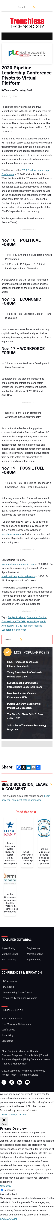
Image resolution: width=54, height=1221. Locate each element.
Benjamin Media (17, 617)
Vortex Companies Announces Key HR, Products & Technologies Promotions (10, 903)
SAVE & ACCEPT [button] (8, 1219)
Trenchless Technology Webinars (19, 998)
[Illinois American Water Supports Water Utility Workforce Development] (10, 828)
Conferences (8, 1030)
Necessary (9, 1190)
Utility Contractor (33, 1059)
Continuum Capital (36, 617)
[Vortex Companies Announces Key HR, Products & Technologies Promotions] (10, 879)
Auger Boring (8, 948)
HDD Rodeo (8, 987)
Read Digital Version (12, 1018)
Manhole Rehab (10, 954)
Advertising (8, 1035)
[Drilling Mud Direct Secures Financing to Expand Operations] (44, 828)
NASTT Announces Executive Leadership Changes (27, 858)
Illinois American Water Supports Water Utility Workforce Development (10, 853)
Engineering (33, 948)
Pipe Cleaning (9, 959)
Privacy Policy (9, 1075)
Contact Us (7, 1041)
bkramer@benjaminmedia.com (18, 564)
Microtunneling (35, 954)
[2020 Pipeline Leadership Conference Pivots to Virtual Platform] (27, 53)
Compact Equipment (12, 1055)
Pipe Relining (34, 959)
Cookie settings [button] (9, 1114)
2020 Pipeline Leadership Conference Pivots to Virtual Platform (27, 75)
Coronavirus (8, 621)
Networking (33, 621)
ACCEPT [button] (23, 1114)
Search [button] (34, 7)
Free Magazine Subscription (17, 1024)
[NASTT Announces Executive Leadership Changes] (27, 828)
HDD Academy (9, 981)
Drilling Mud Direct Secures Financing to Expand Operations (44, 856)
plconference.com (11, 534)
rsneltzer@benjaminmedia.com (18, 576)
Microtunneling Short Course (17, 992)
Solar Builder (32, 1055)
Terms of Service (29, 1075)
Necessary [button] (5, 1186)
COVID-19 (20, 621)
